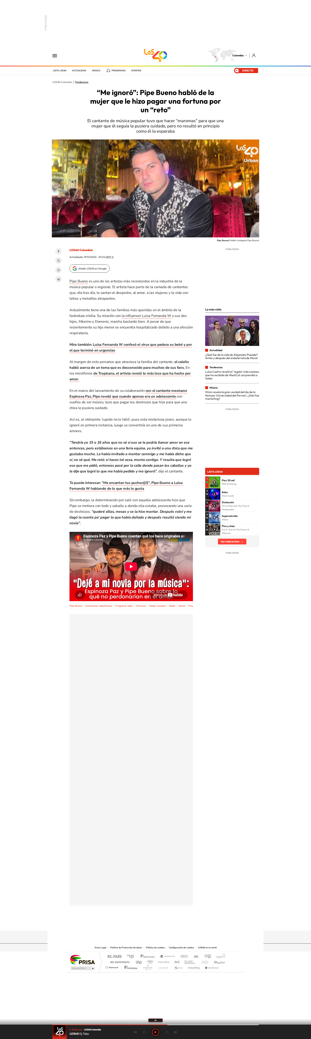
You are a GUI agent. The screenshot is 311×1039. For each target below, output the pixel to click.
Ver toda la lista (230, 541)
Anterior (135, 1032)
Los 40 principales (131, 956)
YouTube (155, 923)
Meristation (211, 966)
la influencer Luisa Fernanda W (146, 315)
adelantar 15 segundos (167, 1032)
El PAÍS (114, 956)
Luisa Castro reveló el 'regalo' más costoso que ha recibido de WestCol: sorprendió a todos (232, 375)
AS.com (194, 956)
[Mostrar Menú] (57, 55)
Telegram (58, 279)
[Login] (254, 55)
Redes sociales (157, 606)
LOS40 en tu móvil (207, 947)
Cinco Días (163, 961)
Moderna (129, 966)
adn (206, 956)
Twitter (58, 260)
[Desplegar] (155, 1020)
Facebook (58, 251)
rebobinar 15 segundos (144, 1032)
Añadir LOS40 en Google (92, 268)
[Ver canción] (214, 482)
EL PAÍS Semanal (190, 961)
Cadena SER (183, 956)
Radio (172, 606)
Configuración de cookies (181, 947)
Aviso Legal (100, 947)
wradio (149, 961)
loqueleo (194, 966)
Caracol (219, 956)
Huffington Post (119, 961)
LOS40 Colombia (155, 55)
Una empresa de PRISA (82, 959)
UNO (139, 961)
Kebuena (216, 961)
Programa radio (124, 606)
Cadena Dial (176, 961)
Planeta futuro (203, 961)
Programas (119, 70)
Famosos (141, 606)
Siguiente (175, 1032)
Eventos (136, 70)
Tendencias (81, 82)
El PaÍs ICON (163, 966)
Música (96, 70)
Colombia (238, 55)
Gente (182, 606)
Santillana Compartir (168, 956)
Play (155, 1032)
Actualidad (79, 70)
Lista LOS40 (59, 70)
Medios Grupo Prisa (82, 968)
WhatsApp (58, 270)
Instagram (148, 923)
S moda (178, 966)
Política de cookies (155, 947)
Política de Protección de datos (126, 947)
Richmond (112, 966)
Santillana (148, 956)
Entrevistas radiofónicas (98, 606)
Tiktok (141, 923)
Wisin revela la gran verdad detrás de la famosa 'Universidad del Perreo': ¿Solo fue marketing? (232, 395)
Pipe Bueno (78, 281)
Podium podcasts (147, 966)
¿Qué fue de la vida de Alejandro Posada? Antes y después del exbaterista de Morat (231, 356)
